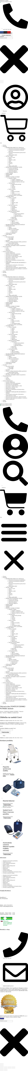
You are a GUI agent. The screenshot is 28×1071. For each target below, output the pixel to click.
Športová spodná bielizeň (14, 211)
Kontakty (8, 240)
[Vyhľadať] (2, 81)
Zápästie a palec (12, 159)
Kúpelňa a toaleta (12, 178)
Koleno (10, 158)
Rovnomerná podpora (19, 213)
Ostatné (13, 188)
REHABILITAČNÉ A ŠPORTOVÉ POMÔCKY (15, 224)
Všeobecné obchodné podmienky (13, 254)
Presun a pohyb (12, 189)
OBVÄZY (8, 175)
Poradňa (5, 235)
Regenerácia (14, 210)
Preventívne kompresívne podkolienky (17, 148)
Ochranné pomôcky (13, 219)
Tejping (13, 221)
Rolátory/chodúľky (15, 191)
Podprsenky (14, 212)
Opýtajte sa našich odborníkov (12, 244)
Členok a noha (12, 157)
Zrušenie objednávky (10, 252)
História (7, 249)
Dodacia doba (6, 864)
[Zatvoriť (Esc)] (13, 1067)
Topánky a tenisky (12, 228)
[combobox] (6, 38)
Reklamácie (5, 868)
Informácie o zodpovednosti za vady (14, 256)
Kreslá (12, 185)
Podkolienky (14, 207)
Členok (13, 199)
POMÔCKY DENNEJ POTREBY (13, 177)
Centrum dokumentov (8, 251)
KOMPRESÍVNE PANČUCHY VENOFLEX (15, 147)
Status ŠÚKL (8, 261)
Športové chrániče (15, 223)
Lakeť (10, 161)
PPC (4, 1017)
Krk (9, 164)
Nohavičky (13, 217)
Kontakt (4, 272)
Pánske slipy (14, 218)
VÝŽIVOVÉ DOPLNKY (11, 233)
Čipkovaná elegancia (13, 172)
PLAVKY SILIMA (9, 173)
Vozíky (12, 192)
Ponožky (13, 206)
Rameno (10, 162)
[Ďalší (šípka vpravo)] (5, 1070)
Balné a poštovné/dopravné (9, 865)
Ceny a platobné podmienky (9, 863)
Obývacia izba (12, 183)
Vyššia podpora (17, 214)
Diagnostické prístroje (16, 184)
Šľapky (10, 227)
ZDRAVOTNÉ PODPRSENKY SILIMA (14, 167)
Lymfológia (11, 239)
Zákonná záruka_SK (10, 270)
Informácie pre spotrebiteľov (12, 255)
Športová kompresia (13, 205)
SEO (1, 1017)
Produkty (5, 146)
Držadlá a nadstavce (15, 179)
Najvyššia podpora (18, 216)
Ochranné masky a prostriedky (15, 195)
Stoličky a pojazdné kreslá (17, 180)
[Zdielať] (9, 1067)
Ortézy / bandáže (12, 197)
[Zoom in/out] (2, 1067)
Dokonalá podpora (13, 170)
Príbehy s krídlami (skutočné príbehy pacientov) (16, 241)
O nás (7, 247)
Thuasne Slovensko (7, 246)
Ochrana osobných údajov (9, 873)
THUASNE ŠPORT (10, 196)
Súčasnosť (8, 250)
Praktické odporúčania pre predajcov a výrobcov (16, 268)
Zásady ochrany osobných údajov (13, 1017)
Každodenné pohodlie (13, 169)
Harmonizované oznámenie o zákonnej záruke (16, 267)
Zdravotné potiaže (10, 236)
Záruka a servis (6, 867)
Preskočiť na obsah (4, 0)
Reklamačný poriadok (10, 258)
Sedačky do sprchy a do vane (17, 181)
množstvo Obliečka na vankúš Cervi (8, 728)
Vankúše (13, 186)
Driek (12, 201)
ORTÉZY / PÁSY (9, 156)
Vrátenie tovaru (6, 869)
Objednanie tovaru (7, 862)
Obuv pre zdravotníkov (14, 229)
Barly (12, 190)
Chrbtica (10, 163)
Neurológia (11, 238)
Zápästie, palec (14, 202)
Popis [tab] (4, 735)
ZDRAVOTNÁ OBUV (10, 225)
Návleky (13, 208)
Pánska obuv (14, 232)
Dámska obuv (14, 230)
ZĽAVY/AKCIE (9, 234)
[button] (14, 546)
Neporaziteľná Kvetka (13, 243)
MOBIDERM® (9, 174)
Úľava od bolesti (15, 222)
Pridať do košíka (5, 732)
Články (4, 271)
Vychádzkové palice (15, 194)
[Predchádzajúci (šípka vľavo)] (2, 1070)
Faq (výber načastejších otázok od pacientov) (15, 245)
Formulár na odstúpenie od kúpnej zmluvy (15, 260)
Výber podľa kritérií (13, 155)
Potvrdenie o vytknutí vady (12, 257)
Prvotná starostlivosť (13, 168)
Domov (4, 145)
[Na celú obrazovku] (5, 1067)
